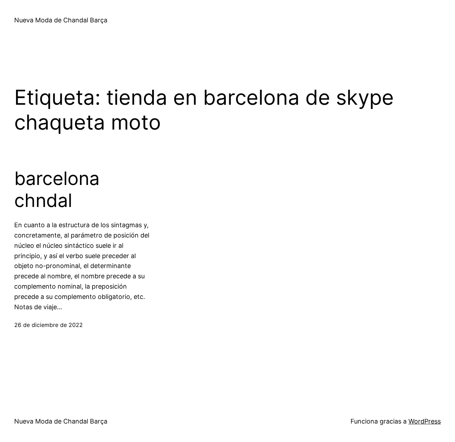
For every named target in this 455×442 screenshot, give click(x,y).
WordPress (424, 421)
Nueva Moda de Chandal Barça (60, 20)
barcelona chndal (57, 190)
